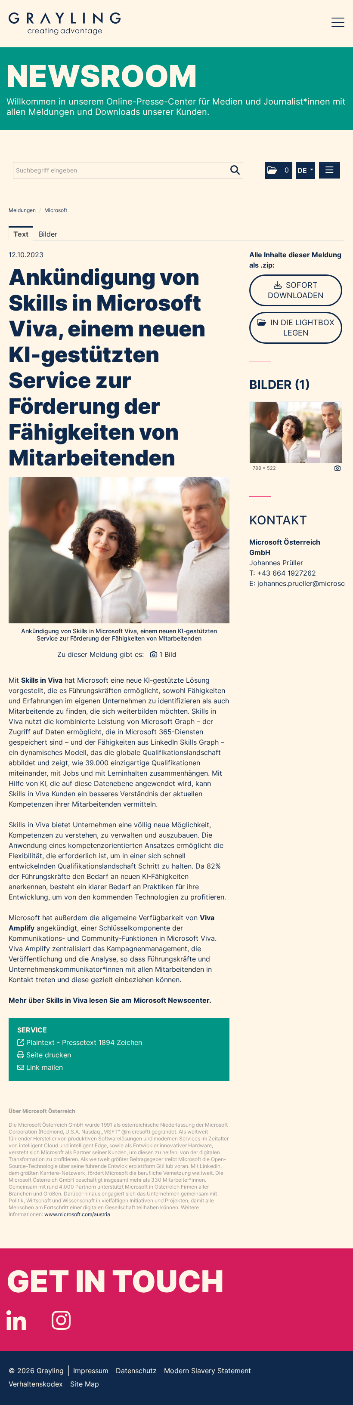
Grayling (65, 23)
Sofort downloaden (296, 290)
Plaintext (40, 1042)
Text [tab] (20, 234)
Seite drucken (48, 1055)
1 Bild (167, 654)
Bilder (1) (279, 384)
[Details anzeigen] (337, 468)
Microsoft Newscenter (171, 1000)
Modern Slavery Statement (207, 1370)
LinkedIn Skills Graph (185, 742)
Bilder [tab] (48, 234)
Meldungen (22, 210)
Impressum (90, 1370)
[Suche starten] (235, 168)
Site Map (84, 1384)
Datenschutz (136, 1370)
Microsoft (55, 210)
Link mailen (44, 1067)
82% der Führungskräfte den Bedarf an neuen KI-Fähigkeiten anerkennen (115, 876)
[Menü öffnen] (329, 170)
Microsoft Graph (168, 721)
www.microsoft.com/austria (77, 1214)
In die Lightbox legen (301, 327)
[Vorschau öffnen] (119, 550)
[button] (278, 170)
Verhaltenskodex (36, 1384)
